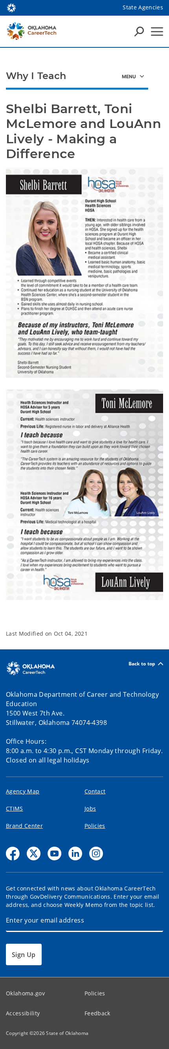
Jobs (90, 808)
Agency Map (22, 791)
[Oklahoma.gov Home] (11, 7)
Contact (94, 791)
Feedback (97, 1013)
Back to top (142, 663)
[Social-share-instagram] (96, 853)
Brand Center (24, 825)
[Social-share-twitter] (33, 853)
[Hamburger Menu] (157, 31)
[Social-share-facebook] (13, 853)
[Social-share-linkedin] (75, 853)
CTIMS (14, 808)
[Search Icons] (139, 31)
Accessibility (23, 1013)
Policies (94, 825)
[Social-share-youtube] (54, 853)
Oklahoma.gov (25, 993)
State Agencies (143, 7)
